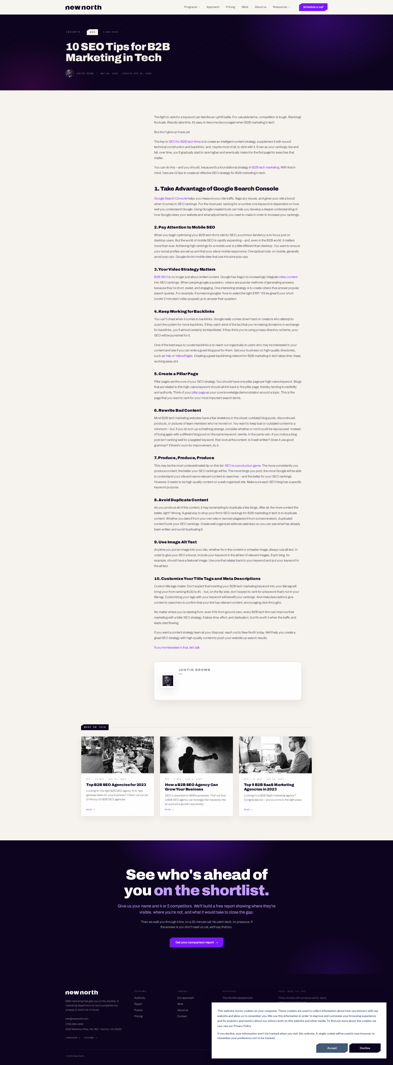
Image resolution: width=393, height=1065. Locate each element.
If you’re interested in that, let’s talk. (177, 647)
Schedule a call (313, 7)
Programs (190, 7)
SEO (92, 32)
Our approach (185, 997)
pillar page (198, 392)
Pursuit (138, 1010)
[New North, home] (83, 7)
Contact (182, 1016)
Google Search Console (170, 198)
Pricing (230, 7)
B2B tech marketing (265, 167)
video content (288, 277)
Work (245, 7)
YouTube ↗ (90, 1037)
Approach (213, 7)
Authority (139, 997)
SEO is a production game (243, 465)
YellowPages (184, 356)
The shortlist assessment (237, 997)
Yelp (168, 356)
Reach (138, 1004)
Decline (365, 1048)
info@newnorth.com (77, 1018)
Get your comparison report (196, 942)
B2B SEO (161, 277)
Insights (73, 32)
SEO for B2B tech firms (185, 141)
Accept (332, 1048)
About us (260, 7)
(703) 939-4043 (74, 1024)
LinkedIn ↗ (73, 1037)
